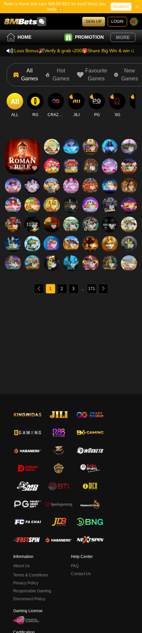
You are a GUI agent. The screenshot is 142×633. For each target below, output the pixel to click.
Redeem (121, 6)
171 (91, 288)
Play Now (22, 162)
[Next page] (103, 289)
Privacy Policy (25, 583)
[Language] (134, 22)
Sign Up (94, 21)
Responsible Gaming (32, 591)
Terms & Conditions (30, 575)
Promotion (89, 37)
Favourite (23, 147)
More (123, 37)
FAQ (75, 566)
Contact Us (81, 573)
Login (117, 21)
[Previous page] (39, 289)
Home (24, 37)
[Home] (20, 21)
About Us (21, 566)
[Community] (41, 21)
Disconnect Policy (29, 599)
